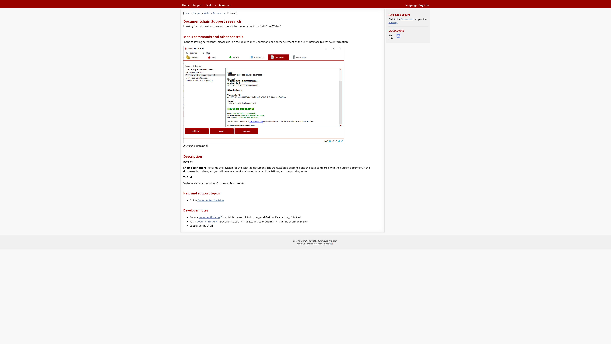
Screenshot (407, 19)
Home (186, 5)
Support (197, 5)
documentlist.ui (206, 221)
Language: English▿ (417, 5)
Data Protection (314, 243)
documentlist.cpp (209, 217)
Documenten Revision (210, 200)
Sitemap (393, 22)
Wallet (207, 13)
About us (224, 5)
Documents (219, 13)
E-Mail (327, 243)
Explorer (211, 5)
